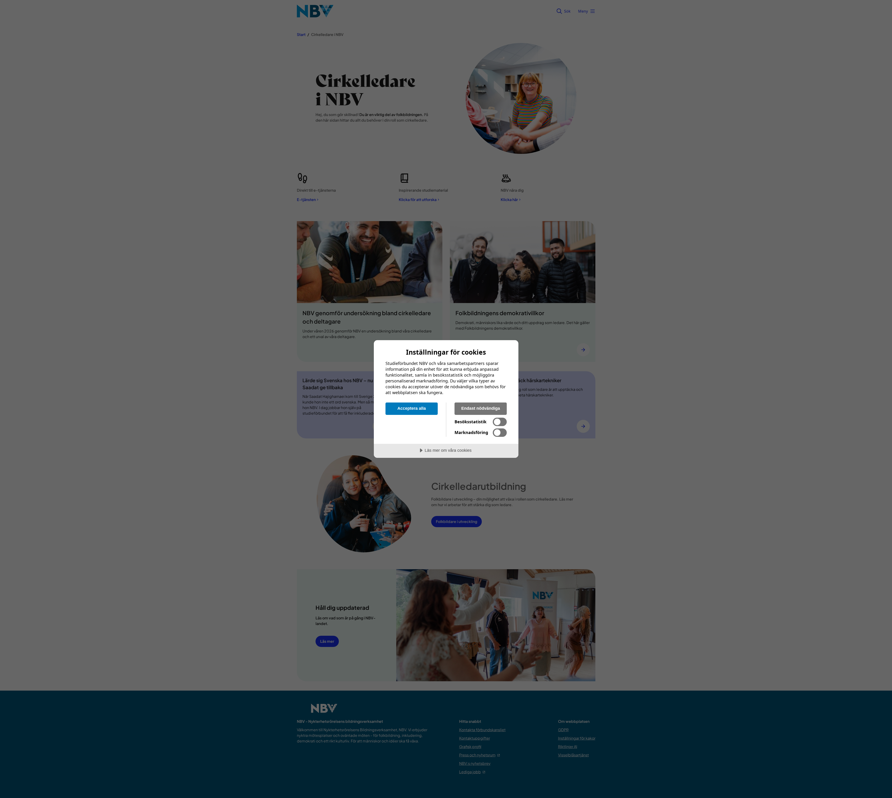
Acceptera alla (411, 408)
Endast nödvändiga (480, 408)
